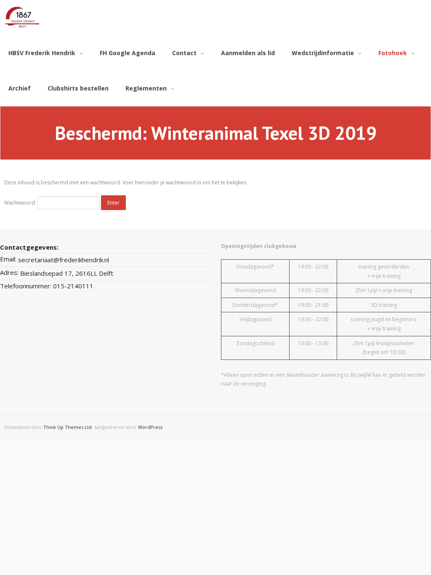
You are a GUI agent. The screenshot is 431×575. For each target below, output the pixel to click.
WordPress (150, 427)
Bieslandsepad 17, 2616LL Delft (66, 273)
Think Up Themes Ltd (67, 427)
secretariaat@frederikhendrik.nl (63, 260)
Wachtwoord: (20, 202)
